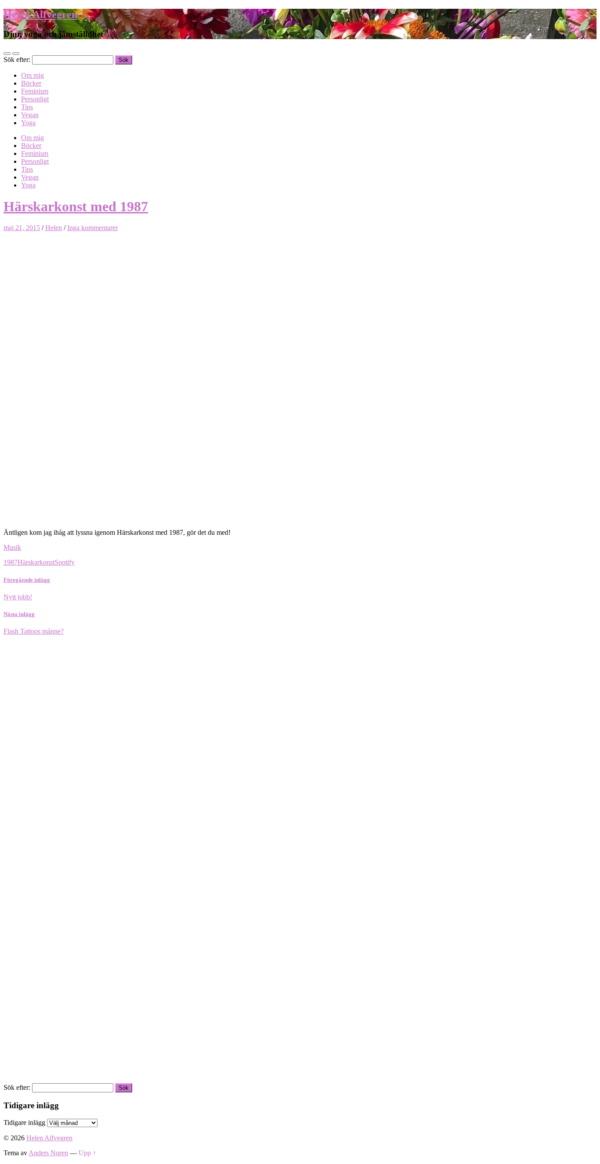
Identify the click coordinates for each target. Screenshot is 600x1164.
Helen (53, 227)
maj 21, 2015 (22, 227)
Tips (27, 107)
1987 (11, 562)
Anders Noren (48, 1153)
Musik (12, 547)
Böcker (31, 83)
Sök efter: (17, 59)
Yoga (28, 122)
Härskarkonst (36, 562)
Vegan (30, 115)
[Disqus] (300, 745)
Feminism (34, 91)
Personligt (35, 99)
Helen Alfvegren (40, 14)
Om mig (32, 75)
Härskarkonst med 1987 (76, 206)
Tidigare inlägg (24, 1122)
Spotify (64, 562)
